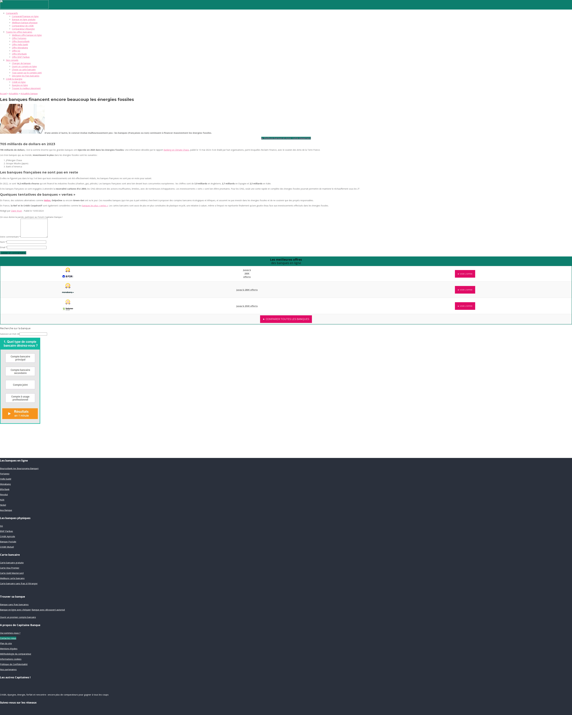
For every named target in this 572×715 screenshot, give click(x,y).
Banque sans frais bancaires (14, 604)
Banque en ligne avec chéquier (15, 609)
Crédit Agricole (7, 536)
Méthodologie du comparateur (15, 653)
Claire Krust (16, 210)
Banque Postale (8, 541)
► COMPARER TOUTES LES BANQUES (286, 319)
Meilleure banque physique (25, 22)
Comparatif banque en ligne (25, 16)
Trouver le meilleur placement (26, 88)
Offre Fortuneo (19, 38)
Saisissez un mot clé (10, 333)
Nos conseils (12, 60)
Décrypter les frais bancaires (25, 75)
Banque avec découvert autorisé (48, 609)
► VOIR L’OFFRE (465, 274)
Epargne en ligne (20, 85)
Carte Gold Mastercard (12, 572)
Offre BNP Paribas (21, 57)
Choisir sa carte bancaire (24, 69)
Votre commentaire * (10, 236)
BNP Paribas (6, 531)
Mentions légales (8, 648)
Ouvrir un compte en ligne (24, 66)
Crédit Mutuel (7, 546)
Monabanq (5, 484)
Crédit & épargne (14, 78)
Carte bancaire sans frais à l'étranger (19, 583)
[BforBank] (67, 271)
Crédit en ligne (19, 82)
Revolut (4, 494)
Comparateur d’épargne (23, 28)
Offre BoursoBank (20, 41)
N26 (2, 499)
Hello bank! (5, 478)
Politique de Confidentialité (14, 664)
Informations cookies (10, 658)
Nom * (3, 242)
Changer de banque (21, 63)
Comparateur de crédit (23, 25)
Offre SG (16, 50)
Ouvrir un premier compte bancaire (18, 617)
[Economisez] (20, 423)
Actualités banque (29, 93)
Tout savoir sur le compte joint (27, 72)
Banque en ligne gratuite (23, 19)
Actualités (13, 93)
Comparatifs (12, 13)
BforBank (4, 489)
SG (1, 525)
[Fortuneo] (68, 304)
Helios (47, 200)
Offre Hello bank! (20, 44)
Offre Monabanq (20, 47)
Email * (3, 247)
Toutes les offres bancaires (19, 32)
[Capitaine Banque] (24, 8)
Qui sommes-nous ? (10, 632)
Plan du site (6, 643)
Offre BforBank (19, 53)
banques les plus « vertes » (95, 205)
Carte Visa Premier (9, 567)
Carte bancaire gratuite (12, 562)
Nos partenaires (8, 669)
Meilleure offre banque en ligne (27, 35)
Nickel (3, 504)
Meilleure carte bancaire (12, 578)
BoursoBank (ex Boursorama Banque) (19, 468)
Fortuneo (4, 473)
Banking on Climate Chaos (176, 149)
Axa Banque (6, 510)
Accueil (3, 93)
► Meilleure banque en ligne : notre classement (286, 138)
